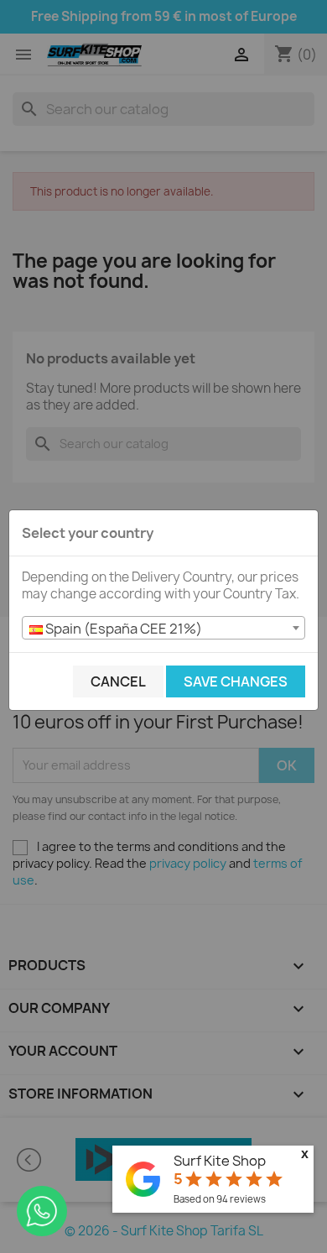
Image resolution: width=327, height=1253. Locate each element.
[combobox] (163, 628)
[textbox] (163, 628)
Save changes (236, 681)
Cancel (118, 681)
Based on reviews (220, 1199)
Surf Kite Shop (220, 1160)
